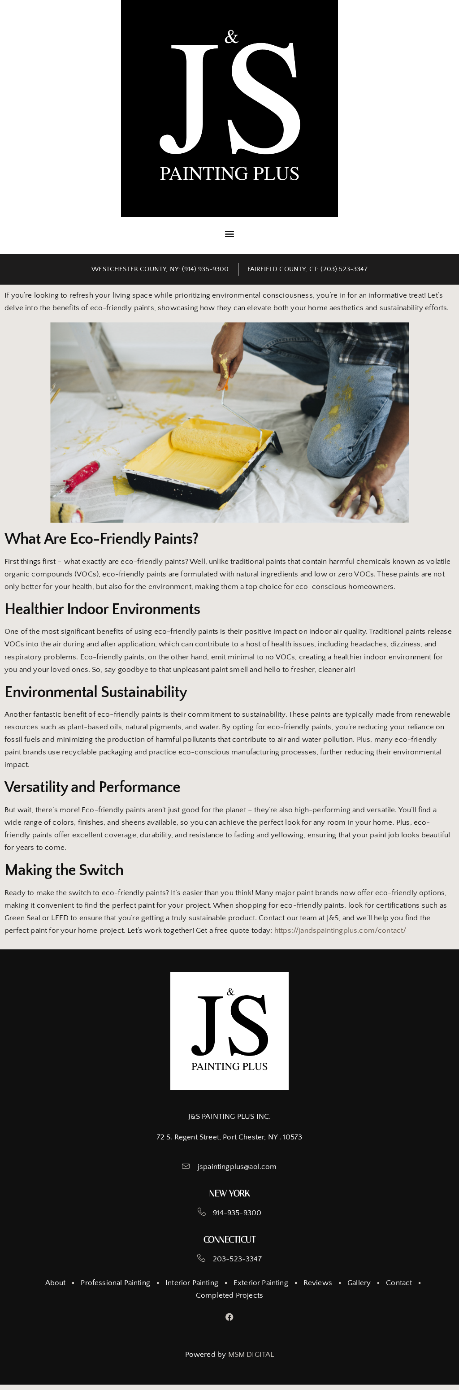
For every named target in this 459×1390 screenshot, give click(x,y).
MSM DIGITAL (251, 1355)
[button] (229, 233)
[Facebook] (229, 1317)
